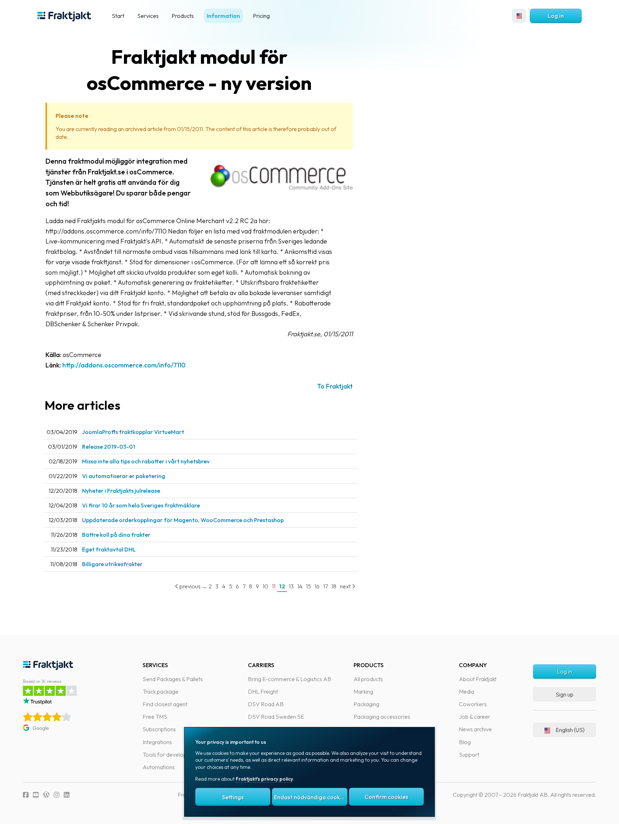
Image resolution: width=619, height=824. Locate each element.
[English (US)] (519, 16)
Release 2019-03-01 (108, 446)
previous (189, 586)
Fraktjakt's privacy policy (264, 779)
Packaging (366, 704)
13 (291, 586)
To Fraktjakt (335, 386)
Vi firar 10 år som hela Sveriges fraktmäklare (141, 505)
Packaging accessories (382, 716)
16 (317, 586)
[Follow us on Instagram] (56, 795)
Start (118, 15)
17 (325, 586)
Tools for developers (169, 754)
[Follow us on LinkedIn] (66, 795)
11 (273, 586)
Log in (556, 15)
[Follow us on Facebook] (26, 795)
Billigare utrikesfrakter (112, 564)
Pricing (261, 15)
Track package (160, 691)
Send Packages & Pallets (173, 679)
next (346, 586)
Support (469, 754)
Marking (363, 691)
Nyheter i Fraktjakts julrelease (121, 490)
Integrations (157, 742)
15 (308, 586)
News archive (475, 729)
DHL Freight (263, 691)
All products (368, 679)
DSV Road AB (266, 704)
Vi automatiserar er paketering (123, 476)
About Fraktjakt (477, 679)
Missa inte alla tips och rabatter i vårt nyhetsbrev (146, 461)
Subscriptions (159, 729)
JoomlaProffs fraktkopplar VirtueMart (133, 431)
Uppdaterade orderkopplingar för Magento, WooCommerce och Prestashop (183, 520)
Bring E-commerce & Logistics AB (289, 679)
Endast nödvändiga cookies (310, 797)
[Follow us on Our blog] (46, 795)
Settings (233, 797)
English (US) (570, 729)
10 (265, 586)
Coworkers (473, 704)
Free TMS (155, 716)
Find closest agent (165, 704)
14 (299, 586)
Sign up (565, 694)
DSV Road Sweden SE (276, 716)
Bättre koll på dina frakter (116, 534)
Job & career (474, 716)
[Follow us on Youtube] (36, 795)
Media (466, 691)
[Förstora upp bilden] (281, 194)
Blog (465, 742)
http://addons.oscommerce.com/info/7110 (124, 365)
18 (333, 586)
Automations (159, 767)
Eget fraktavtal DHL (109, 549)
